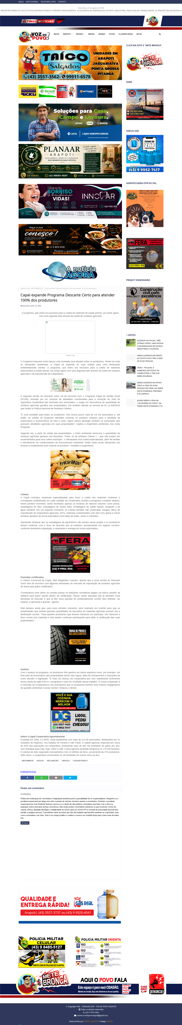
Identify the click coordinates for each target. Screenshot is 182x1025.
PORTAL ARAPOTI (91, 1021)
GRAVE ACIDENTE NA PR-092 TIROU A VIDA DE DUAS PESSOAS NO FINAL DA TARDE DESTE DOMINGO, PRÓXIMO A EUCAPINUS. (150, 388)
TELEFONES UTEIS (48, 2)
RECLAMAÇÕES (53, 760)
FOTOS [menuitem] (112, 34)
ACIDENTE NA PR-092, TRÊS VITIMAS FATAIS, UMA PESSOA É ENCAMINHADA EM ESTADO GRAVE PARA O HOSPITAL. (150, 344)
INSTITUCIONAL (32, 2)
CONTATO (62, 2)
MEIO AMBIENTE (37, 288)
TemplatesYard (20, 1024)
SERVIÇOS (66, 760)
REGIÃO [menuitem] (79, 34)
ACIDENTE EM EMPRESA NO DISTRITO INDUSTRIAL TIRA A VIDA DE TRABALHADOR (67, 11)
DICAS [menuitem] (139, 34)
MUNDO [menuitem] (102, 34)
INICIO (21, 2)
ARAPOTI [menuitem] (67, 34)
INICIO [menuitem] (56, 34)
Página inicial (25, 288)
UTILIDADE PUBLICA (80, 760)
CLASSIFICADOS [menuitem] (126, 34)
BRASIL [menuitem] (91, 34)
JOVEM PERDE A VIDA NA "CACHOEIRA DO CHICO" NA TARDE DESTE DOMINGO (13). (150, 403)
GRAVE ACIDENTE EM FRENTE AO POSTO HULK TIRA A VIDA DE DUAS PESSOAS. (150, 358)
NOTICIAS (40, 760)
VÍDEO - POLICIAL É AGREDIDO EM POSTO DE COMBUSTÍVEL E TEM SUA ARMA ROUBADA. (148, 371)
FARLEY (109, 1021)
